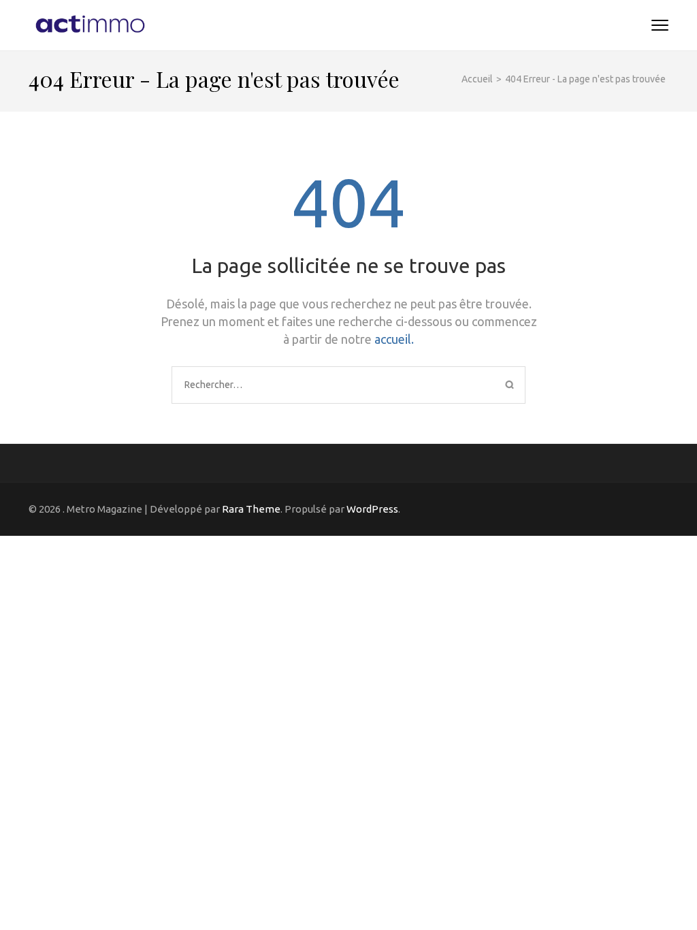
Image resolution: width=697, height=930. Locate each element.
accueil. (394, 339)
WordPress (372, 509)
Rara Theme (251, 509)
